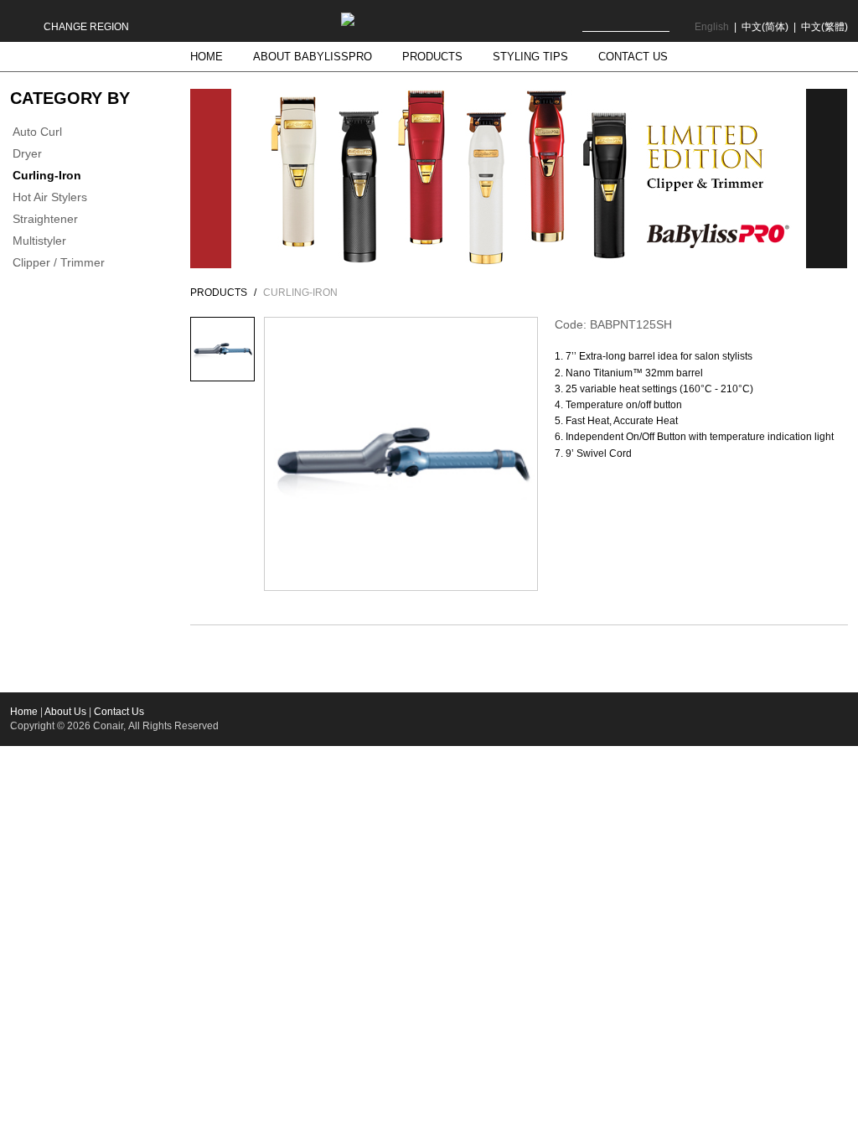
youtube (738, 717)
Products (218, 292)
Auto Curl (37, 131)
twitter (836, 717)
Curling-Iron (47, 175)
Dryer (27, 153)
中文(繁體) (824, 27)
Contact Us (119, 712)
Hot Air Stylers (50, 197)
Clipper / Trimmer (59, 262)
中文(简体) (765, 27)
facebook (770, 717)
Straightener (45, 218)
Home (24, 712)
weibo (803, 717)
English (712, 27)
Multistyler (39, 240)
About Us (65, 712)
